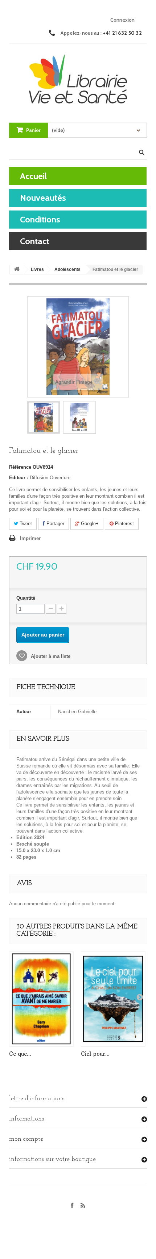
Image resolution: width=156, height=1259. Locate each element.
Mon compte (26, 1139)
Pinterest (124, 523)
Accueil (33, 176)
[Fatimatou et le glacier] (43, 417)
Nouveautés (43, 197)
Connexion (122, 20)
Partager (54, 523)
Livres (37, 269)
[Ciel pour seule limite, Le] (113, 999)
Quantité (25, 598)
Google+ (89, 523)
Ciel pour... (95, 1053)
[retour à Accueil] (17, 269)
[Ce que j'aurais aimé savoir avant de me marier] (41, 999)
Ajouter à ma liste (49, 656)
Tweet (25, 523)
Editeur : (18, 477)
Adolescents (67, 269)
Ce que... (20, 1053)
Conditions (40, 219)
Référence (20, 467)
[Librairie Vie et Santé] (78, 76)
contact (34, 241)
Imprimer (30, 538)
